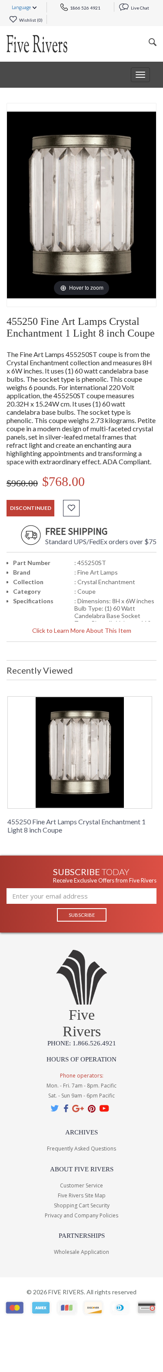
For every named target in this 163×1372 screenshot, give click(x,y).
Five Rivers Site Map (82, 1195)
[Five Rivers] (37, 44)
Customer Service (81, 1185)
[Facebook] (66, 1108)
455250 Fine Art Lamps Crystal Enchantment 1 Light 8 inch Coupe (76, 825)
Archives (81, 1132)
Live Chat (139, 7)
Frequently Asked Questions (81, 1148)
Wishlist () (30, 20)
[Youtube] (104, 1108)
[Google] (78, 1108)
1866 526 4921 (84, 7)
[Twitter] (55, 1108)
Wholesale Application (81, 1252)
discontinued (30, 508)
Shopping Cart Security (82, 1205)
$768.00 (63, 481)
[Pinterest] (91, 1108)
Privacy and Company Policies (81, 1215)
